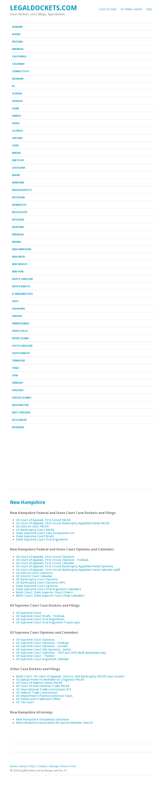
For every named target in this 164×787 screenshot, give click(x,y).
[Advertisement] (82, 460)
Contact (42, 766)
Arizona (17, 41)
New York (18, 271)
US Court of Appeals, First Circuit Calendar (45, 563)
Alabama (17, 26)
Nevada (16, 242)
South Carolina (22, 345)
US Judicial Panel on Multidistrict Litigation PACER (50, 679)
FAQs (149, 9)
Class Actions (108, 9)
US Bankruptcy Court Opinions (37, 579)
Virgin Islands (21, 397)
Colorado (18, 64)
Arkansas (18, 49)
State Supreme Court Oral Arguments (42, 539)
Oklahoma (18, 308)
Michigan (18, 197)
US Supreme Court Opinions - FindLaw (42, 643)
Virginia (17, 390)
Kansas (16, 153)
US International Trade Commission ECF (43, 689)
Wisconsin (19, 420)
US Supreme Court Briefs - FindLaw (40, 616)
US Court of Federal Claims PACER (39, 683)
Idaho (16, 123)
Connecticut (20, 71)
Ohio (15, 301)
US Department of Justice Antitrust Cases (44, 696)
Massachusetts (22, 190)
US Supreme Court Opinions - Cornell (41, 646)
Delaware (18, 78)
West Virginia (21, 412)
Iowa (15, 145)
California (19, 56)
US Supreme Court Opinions (35, 639)
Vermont (17, 382)
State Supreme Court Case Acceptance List (45, 533)
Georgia (17, 101)
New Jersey (18, 256)
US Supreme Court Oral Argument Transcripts (48, 622)
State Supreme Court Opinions (37, 586)
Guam (15, 108)
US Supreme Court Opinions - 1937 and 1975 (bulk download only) (61, 652)
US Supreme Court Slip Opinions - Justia (43, 649)
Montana (18, 227)
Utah (15, 375)
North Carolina (22, 279)
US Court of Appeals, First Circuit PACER (43, 520)
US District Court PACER (32, 526)
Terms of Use (68, 766)
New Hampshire (21, 249)
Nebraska (18, 234)
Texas (15, 368)
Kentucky (18, 160)
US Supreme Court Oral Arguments (40, 619)
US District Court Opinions (34, 573)
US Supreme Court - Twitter (35, 656)
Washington (20, 405)
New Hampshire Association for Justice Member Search (54, 722)
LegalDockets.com (43, 8)
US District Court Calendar (34, 576)
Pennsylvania (20, 323)
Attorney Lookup (131, 9)
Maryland (18, 182)
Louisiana (18, 167)
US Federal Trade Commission (36, 692)
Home (13, 766)
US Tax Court (25, 702)
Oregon (17, 316)
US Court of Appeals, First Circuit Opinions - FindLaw (52, 560)
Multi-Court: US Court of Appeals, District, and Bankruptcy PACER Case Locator (70, 676)
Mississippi (19, 212)
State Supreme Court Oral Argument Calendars (48, 589)
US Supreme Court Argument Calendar (42, 659)
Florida (17, 93)
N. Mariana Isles (22, 293)
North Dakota (21, 286)
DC (13, 86)
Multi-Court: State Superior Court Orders (44, 592)
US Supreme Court (28, 613)
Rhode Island (20, 338)
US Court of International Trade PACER (42, 686)
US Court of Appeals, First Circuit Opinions (45, 556)
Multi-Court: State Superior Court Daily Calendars (50, 595)
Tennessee (18, 360)
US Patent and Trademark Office (38, 699)
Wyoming (18, 427)
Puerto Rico (20, 331)
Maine (16, 175)
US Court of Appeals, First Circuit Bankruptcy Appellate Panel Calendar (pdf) (68, 570)
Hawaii (16, 115)
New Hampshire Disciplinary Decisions (42, 719)
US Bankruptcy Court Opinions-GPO (40, 582)
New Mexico (19, 264)
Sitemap (53, 766)
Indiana (17, 138)
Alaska (16, 34)
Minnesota (19, 204)
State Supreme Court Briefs (35, 536)
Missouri (18, 219)
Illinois (17, 130)
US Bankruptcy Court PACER (35, 530)
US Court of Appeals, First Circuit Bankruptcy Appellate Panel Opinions (64, 566)
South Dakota (21, 353)
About (22, 766)
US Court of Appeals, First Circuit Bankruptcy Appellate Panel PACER (62, 523)
